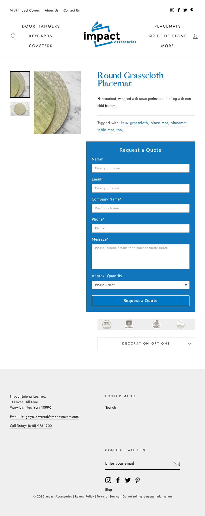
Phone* (98, 219)
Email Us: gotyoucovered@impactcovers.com (44, 416)
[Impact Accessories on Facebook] (118, 480)
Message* (100, 239)
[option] (57, 102)
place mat (159, 123)
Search (110, 407)
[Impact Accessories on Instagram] (108, 480)
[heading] (141, 150)
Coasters (41, 46)
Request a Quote (141, 301)
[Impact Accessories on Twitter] (128, 480)
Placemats (167, 26)
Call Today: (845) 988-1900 (31, 425)
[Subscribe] (177, 463)
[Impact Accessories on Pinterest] (137, 480)
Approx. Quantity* (108, 276)
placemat (178, 123)
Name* (98, 159)
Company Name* (107, 199)
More (167, 46)
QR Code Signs (168, 36)
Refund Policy (84, 496)
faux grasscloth (134, 123)
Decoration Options (146, 343)
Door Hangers (41, 26)
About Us (51, 10)
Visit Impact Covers (25, 10)
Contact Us (72, 10)
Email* (97, 179)
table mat (106, 130)
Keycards (40, 36)
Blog (108, 489)
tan (119, 130)
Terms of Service (108, 496)
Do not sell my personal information (147, 496)
